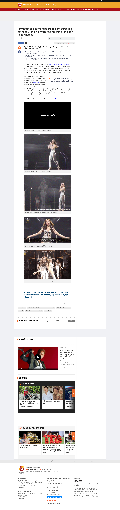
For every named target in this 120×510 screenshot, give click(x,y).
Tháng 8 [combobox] (56, 320)
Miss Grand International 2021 (34, 311)
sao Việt (21, 311)
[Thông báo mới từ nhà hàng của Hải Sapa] (30, 437)
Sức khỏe (66, 9)
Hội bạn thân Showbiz (37, 23)
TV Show (48, 23)
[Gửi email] (26, 43)
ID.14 (28, 1)
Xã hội (61, 9)
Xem (71, 321)
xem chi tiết (51, 500)
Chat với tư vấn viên (55, 497)
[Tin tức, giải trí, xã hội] (26, 5)
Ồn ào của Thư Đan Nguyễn (47, 4)
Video (93, 9)
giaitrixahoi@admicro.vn (54, 494)
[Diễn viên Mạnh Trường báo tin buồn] (52, 393)
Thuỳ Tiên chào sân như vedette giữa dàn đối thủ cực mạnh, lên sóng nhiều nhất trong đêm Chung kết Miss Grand (62, 80)
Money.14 (47, 9)
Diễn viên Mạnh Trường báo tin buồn (52, 402)
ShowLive (33, 1)
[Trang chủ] (19, 47)
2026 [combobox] (64, 320)
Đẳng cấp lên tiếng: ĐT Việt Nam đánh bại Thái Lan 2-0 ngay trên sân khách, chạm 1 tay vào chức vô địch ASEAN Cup (52, 449)
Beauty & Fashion (33, 9)
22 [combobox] (50, 320)
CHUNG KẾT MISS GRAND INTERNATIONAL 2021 (41, 307)
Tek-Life (83, 461)
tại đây (54, 99)
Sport (40, 461)
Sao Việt (25, 23)
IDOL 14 (65, 23)
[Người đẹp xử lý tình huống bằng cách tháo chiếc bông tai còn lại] (47, 193)
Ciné (22, 9)
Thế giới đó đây (71, 461)
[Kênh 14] (21, 470)
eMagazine (21, 1)
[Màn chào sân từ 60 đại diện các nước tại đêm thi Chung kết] (47, 264)
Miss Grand (22, 307)
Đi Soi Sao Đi (57, 23)
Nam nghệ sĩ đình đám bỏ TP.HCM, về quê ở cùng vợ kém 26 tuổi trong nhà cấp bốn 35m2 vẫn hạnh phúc (29, 403)
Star (19, 9)
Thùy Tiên (36, 82)
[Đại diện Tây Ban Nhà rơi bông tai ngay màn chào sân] (47, 152)
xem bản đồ (21, 487)
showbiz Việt (48, 311)
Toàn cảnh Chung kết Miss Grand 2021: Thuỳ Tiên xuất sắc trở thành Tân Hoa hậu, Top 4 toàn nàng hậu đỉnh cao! (46, 294)
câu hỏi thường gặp (33, 469)
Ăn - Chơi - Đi (55, 9)
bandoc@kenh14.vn (46, 469)
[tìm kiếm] (101, 1)
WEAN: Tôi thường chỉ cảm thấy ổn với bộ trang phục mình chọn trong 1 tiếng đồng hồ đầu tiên (67, 354)
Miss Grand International (64, 307)
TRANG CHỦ (15, 9)
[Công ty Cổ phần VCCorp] (78, 480)
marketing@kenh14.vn (54, 487)
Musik (26, 9)
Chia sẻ (21, 43)
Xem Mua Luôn (87, 9)
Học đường (79, 9)
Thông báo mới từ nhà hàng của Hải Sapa (28, 446)
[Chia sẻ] (19, 51)
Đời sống (41, 9)
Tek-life (73, 9)
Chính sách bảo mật (53, 503)
